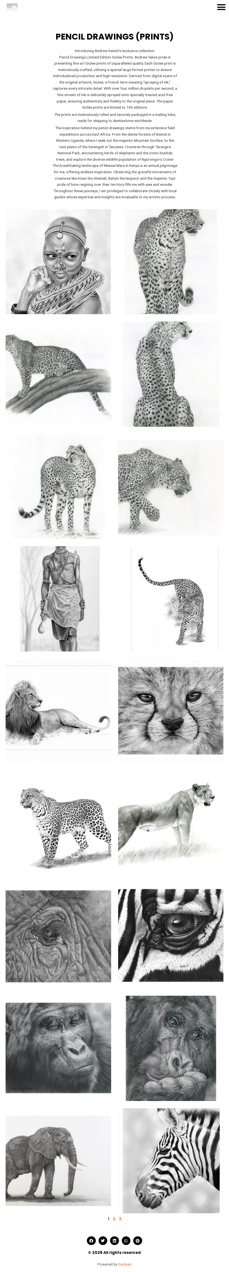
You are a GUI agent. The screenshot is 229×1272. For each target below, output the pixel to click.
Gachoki (125, 1264)
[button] (221, 7)
